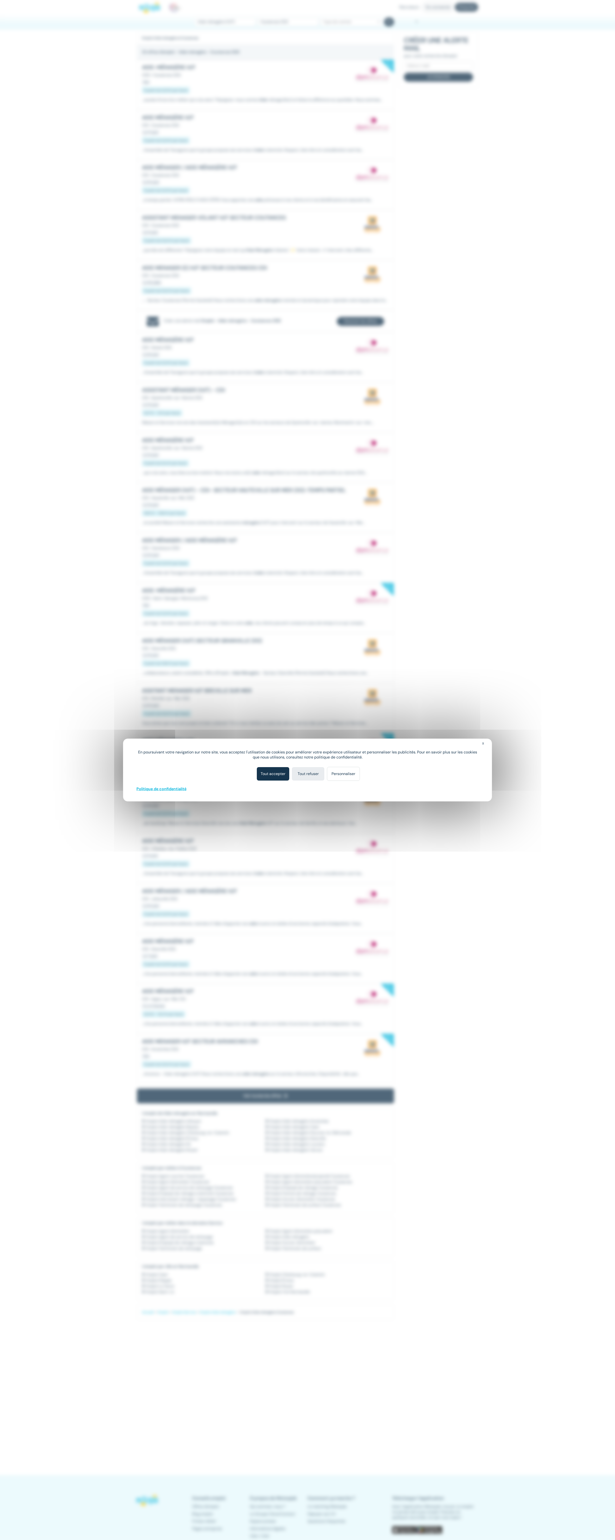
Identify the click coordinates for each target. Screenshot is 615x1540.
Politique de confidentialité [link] (161, 788)
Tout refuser (308, 773)
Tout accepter (273, 773)
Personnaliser (343, 773)
